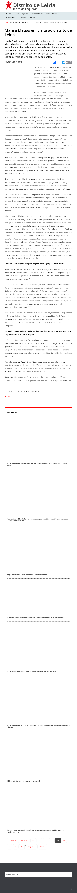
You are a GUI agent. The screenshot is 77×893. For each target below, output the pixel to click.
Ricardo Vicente (51, 14)
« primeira (12, 841)
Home (8, 14)
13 (33, 841)
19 (9, 847)
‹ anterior (23, 841)
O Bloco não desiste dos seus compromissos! (23, 781)
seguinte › (31, 847)
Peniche (8, 397)
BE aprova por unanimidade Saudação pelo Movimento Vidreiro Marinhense (35, 618)
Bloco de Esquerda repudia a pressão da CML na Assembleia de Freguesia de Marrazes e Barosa (38, 726)
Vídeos (16, 14)
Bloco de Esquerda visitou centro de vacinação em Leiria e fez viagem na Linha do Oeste (37, 464)
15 (45, 841)
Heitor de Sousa (37, 14)
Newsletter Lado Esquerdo (16, 18)
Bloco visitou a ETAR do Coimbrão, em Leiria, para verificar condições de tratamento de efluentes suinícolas (38, 520)
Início (6, 22)
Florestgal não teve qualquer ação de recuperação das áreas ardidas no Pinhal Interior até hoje (36, 831)
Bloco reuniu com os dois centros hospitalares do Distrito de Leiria (31, 671)
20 (16, 847)
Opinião (25, 14)
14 (39, 841)
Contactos (32, 18)
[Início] (9, 5)
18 (64, 841)
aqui (13, 391)
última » (42, 847)
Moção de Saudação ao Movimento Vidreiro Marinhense (27, 575)
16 (52, 841)
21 (22, 847)
